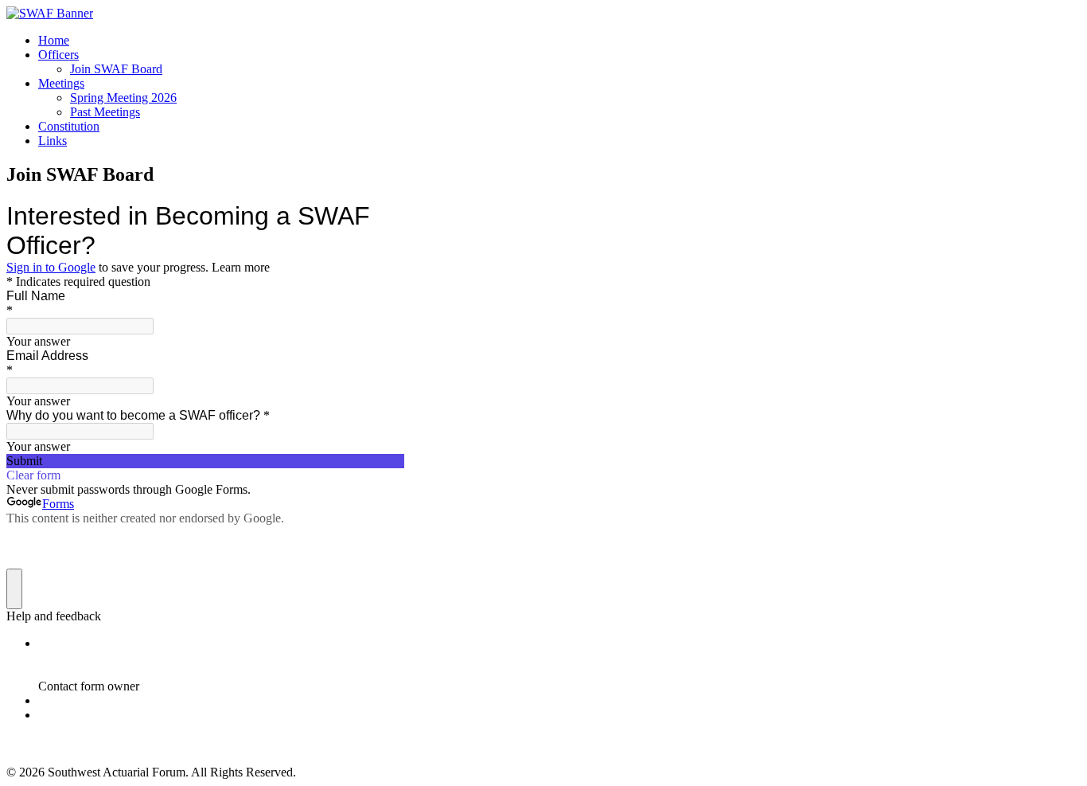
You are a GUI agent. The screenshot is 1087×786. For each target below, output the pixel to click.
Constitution (68, 126)
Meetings (61, 83)
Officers (58, 54)
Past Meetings (105, 112)
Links (52, 140)
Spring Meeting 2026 (123, 97)
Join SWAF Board (116, 69)
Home (53, 40)
